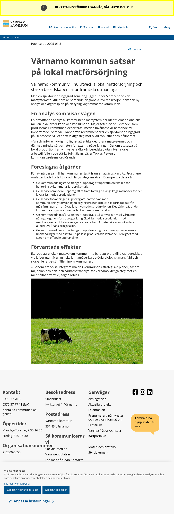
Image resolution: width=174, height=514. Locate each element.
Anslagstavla (97, 399)
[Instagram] (143, 393)
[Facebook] (135, 393)
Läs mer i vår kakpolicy (17, 483)
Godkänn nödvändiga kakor (22, 489)
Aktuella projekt (99, 404)
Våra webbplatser (57, 454)
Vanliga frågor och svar (104, 430)
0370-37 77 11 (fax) (16, 404)
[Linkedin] (150, 393)
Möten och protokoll (102, 447)
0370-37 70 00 (12, 399)
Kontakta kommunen (17, 410)
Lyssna (136, 49)
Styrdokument (98, 452)
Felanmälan (96, 410)
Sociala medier (56, 449)
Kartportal (97, 436)
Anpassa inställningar (32, 501)
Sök (155, 27)
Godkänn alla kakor (56, 489)
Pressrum (95, 425)
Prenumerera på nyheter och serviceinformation (106, 417)
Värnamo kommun (11, 37)
